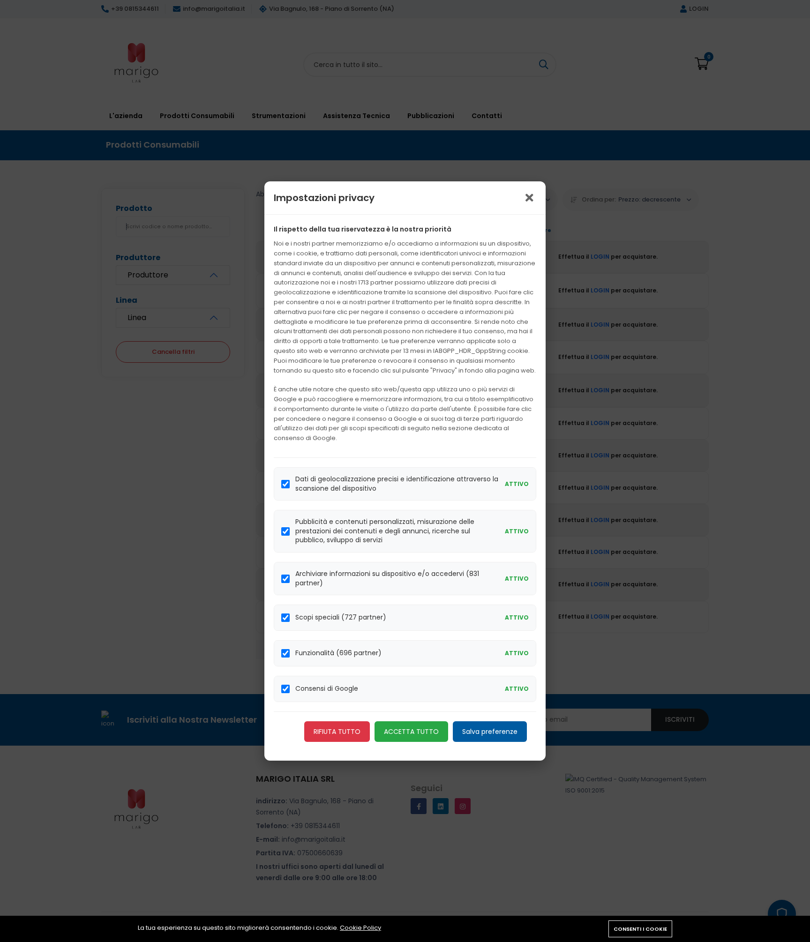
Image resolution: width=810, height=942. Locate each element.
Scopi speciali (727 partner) (340, 617)
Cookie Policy (360, 927)
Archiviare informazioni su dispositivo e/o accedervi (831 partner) (387, 578)
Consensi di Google (326, 688)
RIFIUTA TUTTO (337, 731)
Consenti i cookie (640, 929)
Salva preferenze (490, 731)
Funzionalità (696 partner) (338, 653)
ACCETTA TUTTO (411, 731)
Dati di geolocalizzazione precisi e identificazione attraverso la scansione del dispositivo (396, 484)
